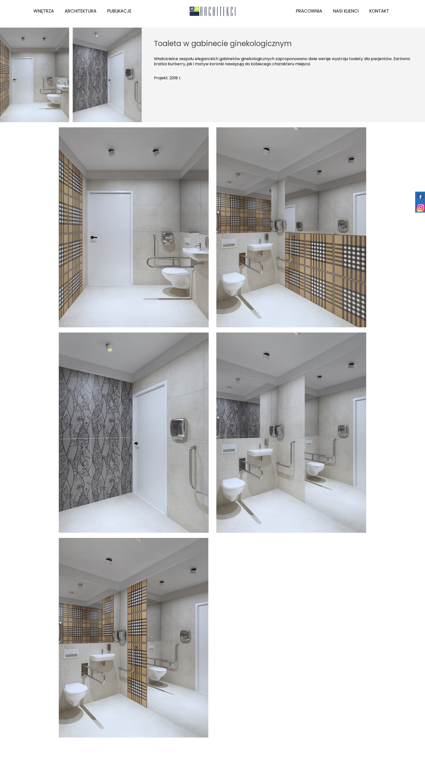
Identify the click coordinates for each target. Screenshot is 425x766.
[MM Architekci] (212, 11)
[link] (71, 75)
